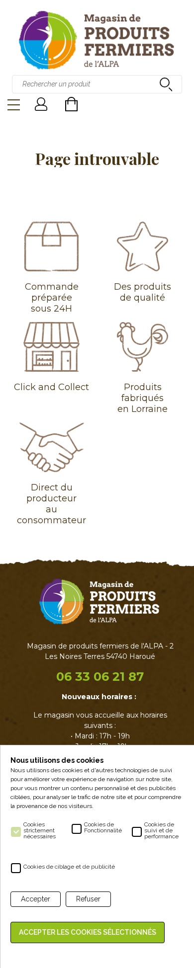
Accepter (35, 899)
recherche (164, 84)
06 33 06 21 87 (100, 676)
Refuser (88, 899)
